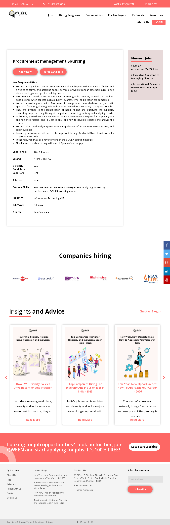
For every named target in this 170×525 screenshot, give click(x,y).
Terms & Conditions (35, 522)
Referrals (138, 15)
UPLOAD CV (150, 4)
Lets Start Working (144, 447)
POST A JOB (149, 10)
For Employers (117, 15)
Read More (37, 419)
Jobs (50, 15)
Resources (156, 15)
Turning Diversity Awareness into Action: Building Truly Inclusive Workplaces (49, 485)
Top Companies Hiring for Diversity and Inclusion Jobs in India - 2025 (50, 501)
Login (159, 22)
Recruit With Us (14, 488)
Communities (94, 15)
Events (10, 493)
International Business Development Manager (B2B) (145, 87)
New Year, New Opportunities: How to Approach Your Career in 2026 (50, 476)
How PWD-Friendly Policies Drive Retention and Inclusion (49, 494)
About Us (143, 22)
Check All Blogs (150, 311)
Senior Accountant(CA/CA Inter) (145, 67)
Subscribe (140, 489)
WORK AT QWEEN (124, 4)
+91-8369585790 (55, 4)
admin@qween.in (24, 4)
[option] (20, 278)
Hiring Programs (69, 15)
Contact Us (12, 497)
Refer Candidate (53, 71)
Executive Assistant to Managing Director (145, 76)
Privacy (49, 522)
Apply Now (25, 71)
